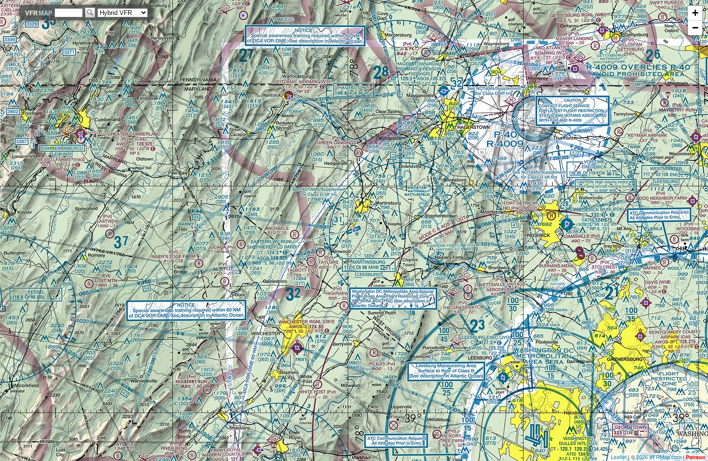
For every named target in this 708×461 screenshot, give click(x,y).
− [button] (695, 28)
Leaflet (619, 457)
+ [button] (695, 13)
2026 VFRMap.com (659, 457)
